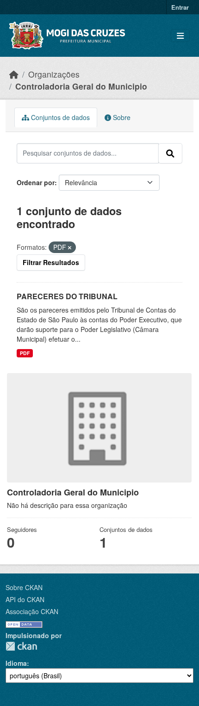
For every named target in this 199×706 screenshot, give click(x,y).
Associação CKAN (32, 611)
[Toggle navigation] (180, 35)
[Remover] (69, 247)
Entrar (180, 7)
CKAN (21, 646)
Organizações (54, 74)
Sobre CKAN (24, 587)
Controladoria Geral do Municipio (81, 86)
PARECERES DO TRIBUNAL (67, 296)
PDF (25, 353)
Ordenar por (36, 182)
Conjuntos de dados (59, 117)
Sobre (121, 117)
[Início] (14, 74)
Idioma (16, 663)
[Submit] (170, 153)
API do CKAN (25, 599)
